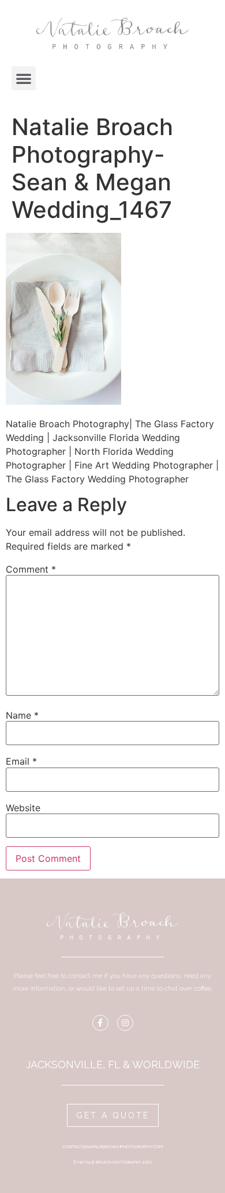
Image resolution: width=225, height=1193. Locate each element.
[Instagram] (125, 1023)
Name (22, 715)
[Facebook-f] (100, 1023)
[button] (24, 78)
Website (23, 807)
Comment (31, 569)
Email (21, 761)
